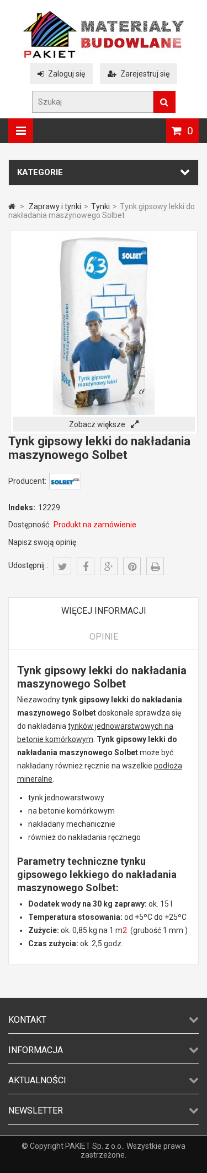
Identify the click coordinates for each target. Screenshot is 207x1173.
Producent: (27, 481)
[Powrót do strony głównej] (11, 206)
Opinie (103, 636)
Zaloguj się (66, 73)
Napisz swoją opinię (42, 542)
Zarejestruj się (144, 73)
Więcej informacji (103, 610)
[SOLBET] (65, 486)
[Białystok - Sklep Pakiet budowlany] (103, 55)
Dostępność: (29, 524)
